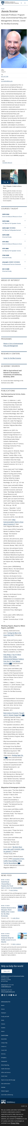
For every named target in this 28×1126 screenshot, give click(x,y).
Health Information (5, 1068)
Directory (3, 1054)
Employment (4, 1061)
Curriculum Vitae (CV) (7, 162)
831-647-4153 (9, 990)
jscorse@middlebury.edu (6, 81)
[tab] (14, 215)
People (2, 8)
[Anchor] (20, 208)
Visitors (3, 1031)
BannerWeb (4, 1039)
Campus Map (4, 1042)
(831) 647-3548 (4, 76)
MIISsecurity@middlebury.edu (8, 991)
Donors (3, 1009)
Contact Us (3, 1046)
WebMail (3, 1087)
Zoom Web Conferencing (7, 1094)
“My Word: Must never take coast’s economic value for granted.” (13, 849)
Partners (3, 1024)
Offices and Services (6, 1072)
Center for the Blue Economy (12, 358)
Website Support (5, 1091)
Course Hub (4, 1050)
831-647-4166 (10, 984)
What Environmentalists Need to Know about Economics (13, 522)
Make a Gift (7, 971)
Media (2, 1020)
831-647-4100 (4, 981)
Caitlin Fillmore (16, 918)
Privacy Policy (15, 1123)
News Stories (5, 879)
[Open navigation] (25, 3)
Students (3, 1027)
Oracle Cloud (4, 1076)
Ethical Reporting (5, 1065)
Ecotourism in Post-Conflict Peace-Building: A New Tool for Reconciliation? (13, 861)
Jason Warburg (14, 890)
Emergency (3, 1057)
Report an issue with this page (8, 1080)
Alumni (2, 1005)
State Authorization (5, 1083)
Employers (3, 1012)
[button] (21, 3)
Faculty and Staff (5, 1016)
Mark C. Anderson (17, 944)
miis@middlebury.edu (6, 986)
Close (23, 1106)
